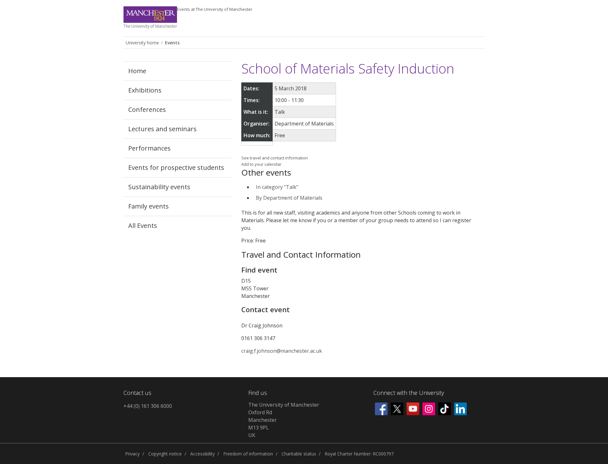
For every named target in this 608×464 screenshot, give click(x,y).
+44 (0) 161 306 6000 (148, 406)
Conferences (147, 109)
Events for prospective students (176, 167)
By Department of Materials (289, 197)
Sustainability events (159, 187)
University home (142, 43)
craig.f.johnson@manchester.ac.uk (281, 350)
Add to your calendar (261, 164)
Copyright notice (165, 454)
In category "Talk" (277, 187)
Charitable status (299, 454)
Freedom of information (248, 454)
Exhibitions (145, 90)
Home (137, 71)
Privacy (132, 454)
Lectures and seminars (162, 129)
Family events (148, 206)
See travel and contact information (274, 158)
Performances (149, 148)
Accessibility (202, 454)
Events (214, 9)
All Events (142, 225)
